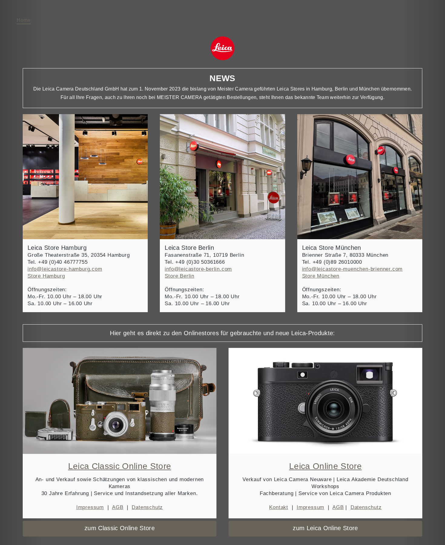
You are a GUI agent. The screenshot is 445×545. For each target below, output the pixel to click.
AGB (117, 507)
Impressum (90, 507)
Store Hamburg (46, 276)
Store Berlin (179, 276)
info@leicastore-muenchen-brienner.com (352, 269)
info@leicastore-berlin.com (198, 269)
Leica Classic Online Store (119, 466)
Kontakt (278, 507)
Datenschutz (147, 507)
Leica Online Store (325, 466)
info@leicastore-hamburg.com (65, 269)
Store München (320, 276)
